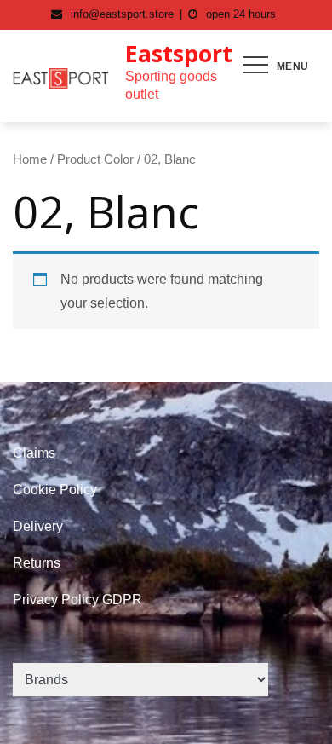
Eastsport (178, 53)
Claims (34, 453)
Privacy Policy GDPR (77, 599)
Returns (36, 563)
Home (30, 159)
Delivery (38, 526)
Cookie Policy (55, 489)
